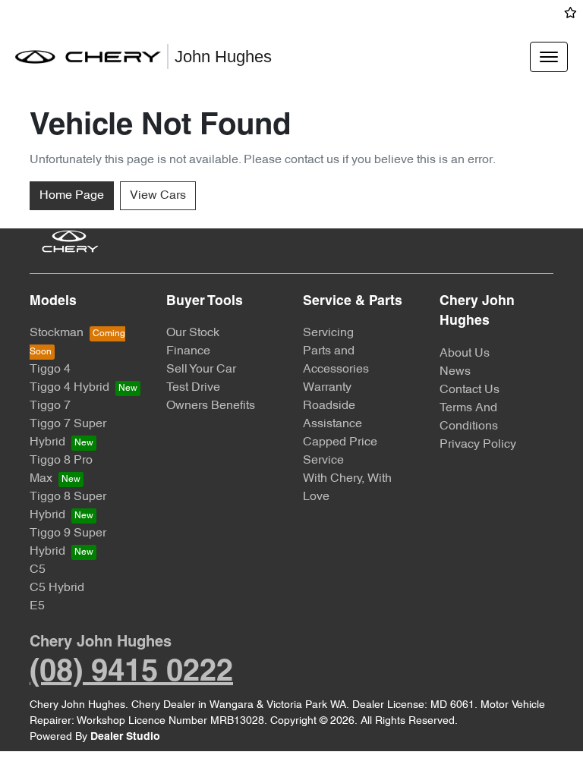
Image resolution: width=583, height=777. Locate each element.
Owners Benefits (210, 406)
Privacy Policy (478, 445)
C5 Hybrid (57, 588)
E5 (37, 606)
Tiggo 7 (50, 406)
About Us (465, 354)
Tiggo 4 (50, 369)
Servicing (328, 333)
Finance (188, 351)
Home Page (71, 196)
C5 (38, 570)
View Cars (158, 196)
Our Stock (192, 333)
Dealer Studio (125, 737)
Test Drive (193, 388)
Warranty (327, 388)
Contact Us (469, 390)
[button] (549, 57)
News (455, 372)
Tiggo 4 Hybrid (69, 388)
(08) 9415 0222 (131, 673)
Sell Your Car (201, 369)
